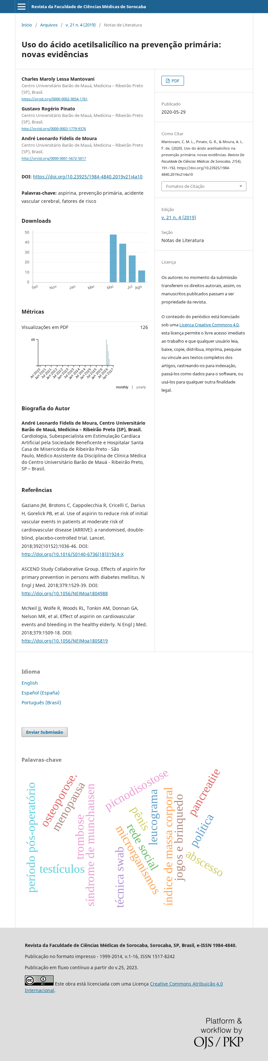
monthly (122, 387)
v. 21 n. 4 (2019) (81, 25)
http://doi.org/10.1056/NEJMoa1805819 (65, 641)
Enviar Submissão (44, 732)
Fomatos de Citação (185, 186)
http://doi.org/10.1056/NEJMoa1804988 (65, 593)
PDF (175, 81)
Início (27, 25)
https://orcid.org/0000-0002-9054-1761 (55, 99)
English (30, 683)
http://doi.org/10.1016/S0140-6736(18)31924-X (73, 554)
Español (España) (40, 693)
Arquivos (49, 25)
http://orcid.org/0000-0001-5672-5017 (54, 158)
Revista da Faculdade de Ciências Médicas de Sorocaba (88, 6)
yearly (141, 387)
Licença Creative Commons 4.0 (209, 325)
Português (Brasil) (41, 702)
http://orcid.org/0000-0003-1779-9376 (54, 128)
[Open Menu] (21, 6)
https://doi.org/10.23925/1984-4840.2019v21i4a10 (87, 176)
